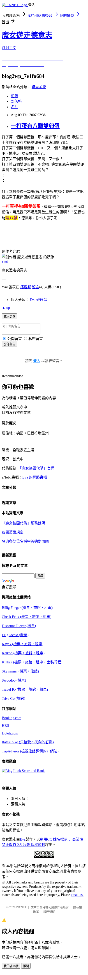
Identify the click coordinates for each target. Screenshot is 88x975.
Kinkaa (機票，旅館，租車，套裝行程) (32, 662)
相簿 (14, 96)
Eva (22, 839)
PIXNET (21, 907)
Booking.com (11, 718)
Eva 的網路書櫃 (34, 477)
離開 (26, 966)
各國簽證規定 (12, 532)
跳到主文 (9, 48)
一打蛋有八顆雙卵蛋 (35, 126)
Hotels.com (10, 733)
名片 (14, 107)
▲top (6, 308)
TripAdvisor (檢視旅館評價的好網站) (30, 751)
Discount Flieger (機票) (19, 626)
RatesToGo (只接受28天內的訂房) (28, 742)
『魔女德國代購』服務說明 (23, 523)
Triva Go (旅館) (13, 698)
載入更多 (9, 316)
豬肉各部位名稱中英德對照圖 (25, 541)
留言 (35, 287)
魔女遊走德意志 (27, 35)
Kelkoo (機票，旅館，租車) (23, 653)
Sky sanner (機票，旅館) (20, 671)
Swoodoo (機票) (14, 680)
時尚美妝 (39, 87)
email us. (77, 895)
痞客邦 (25, 287)
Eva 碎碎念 (38, 300)
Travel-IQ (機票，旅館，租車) (25, 689)
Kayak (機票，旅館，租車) (22, 644)
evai (5, 261)
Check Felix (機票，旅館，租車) (26, 617)
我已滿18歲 (11, 966)
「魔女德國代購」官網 (37, 468)
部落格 (16, 101)
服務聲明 (49, 911)
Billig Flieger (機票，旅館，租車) (27, 608)
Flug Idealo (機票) (15, 635)
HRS (5, 725)
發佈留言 (9, 344)
